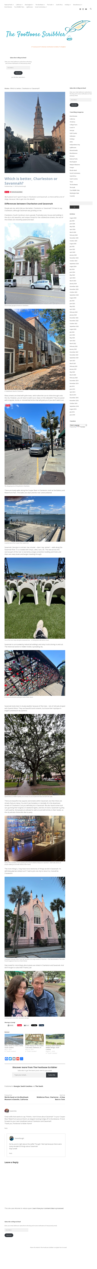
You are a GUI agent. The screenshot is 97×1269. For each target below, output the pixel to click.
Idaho (71, 142)
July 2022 (72, 332)
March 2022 (73, 343)
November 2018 (74, 400)
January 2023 (73, 315)
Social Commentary (40, 7)
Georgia (17, 1086)
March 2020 (73, 375)
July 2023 (72, 301)
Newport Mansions (75, 164)
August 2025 (73, 243)
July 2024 (72, 269)
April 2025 (72, 252)
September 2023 (74, 295)
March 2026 (73, 232)
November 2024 (74, 258)
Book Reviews (8, 7)
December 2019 (74, 380)
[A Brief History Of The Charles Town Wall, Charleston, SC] (34, 1039)
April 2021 (72, 360)
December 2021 (74, 352)
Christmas (72, 122)
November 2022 (74, 321)
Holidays (67, 5)
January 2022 (73, 349)
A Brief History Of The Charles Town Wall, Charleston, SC (34, 1046)
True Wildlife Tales (19, 7)
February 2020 (73, 378)
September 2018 (74, 406)
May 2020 (72, 372)
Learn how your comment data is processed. (48, 1208)
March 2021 (73, 363)
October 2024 (73, 261)
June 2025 (72, 249)
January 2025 (73, 255)
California (18, 5)
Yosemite (72, 196)
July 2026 (72, 221)
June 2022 (72, 335)
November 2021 (74, 355)
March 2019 (73, 395)
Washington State (74, 193)
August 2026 (73, 218)
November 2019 (74, 383)
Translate (82, 427)
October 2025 (73, 241)
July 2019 (72, 386)
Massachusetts (74, 150)
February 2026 (73, 235)
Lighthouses (29, 7)
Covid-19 (72, 127)
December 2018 (74, 398)
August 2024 (73, 266)
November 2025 (74, 238)
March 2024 (73, 281)
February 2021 (73, 366)
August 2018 (73, 409)
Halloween (72, 136)
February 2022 (73, 346)
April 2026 (72, 229)
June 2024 (72, 272)
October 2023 (73, 292)
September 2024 (74, 263)
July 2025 (72, 246)
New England (28, 5)
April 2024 (72, 278)
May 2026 (72, 226)
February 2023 (73, 312)
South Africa (59, 5)
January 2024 (73, 283)
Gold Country (73, 133)
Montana (72, 156)
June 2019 (72, 389)
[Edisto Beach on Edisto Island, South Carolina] (14, 1039)
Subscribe (18, 73)
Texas (71, 182)
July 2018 (72, 412)
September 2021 (74, 358)
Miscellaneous (77, 5)
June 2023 (72, 303)
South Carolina (26, 1086)
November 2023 (74, 289)
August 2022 (73, 329)
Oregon (72, 167)
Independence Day (75, 144)
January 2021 (73, 369)
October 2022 (73, 323)
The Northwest (39, 5)
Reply (6, 1128)
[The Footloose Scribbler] (48, 42)
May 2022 (72, 338)
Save (20, 1025)
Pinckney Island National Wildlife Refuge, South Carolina (53, 1047)
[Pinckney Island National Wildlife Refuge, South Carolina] (55, 1039)
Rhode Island (73, 170)
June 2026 (72, 224)
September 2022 (74, 326)
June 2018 (72, 415)
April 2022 (72, 340)
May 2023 (72, 306)
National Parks (8, 5)
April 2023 (72, 309)
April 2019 (72, 392)
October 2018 (73, 403)
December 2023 (74, 286)
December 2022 (74, 318)
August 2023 (73, 298)
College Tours (73, 125)
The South (49, 5)
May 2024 (72, 275)
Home (7, 88)
